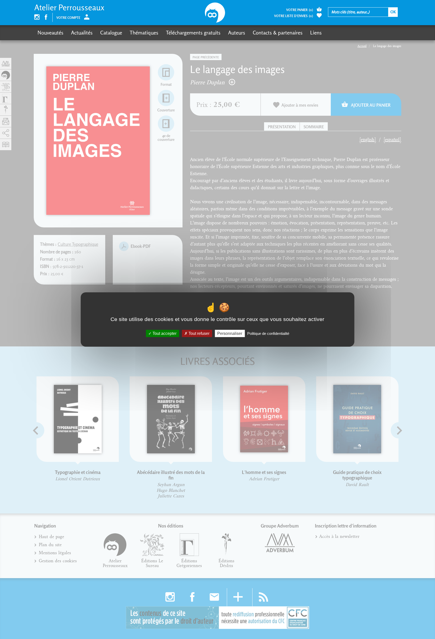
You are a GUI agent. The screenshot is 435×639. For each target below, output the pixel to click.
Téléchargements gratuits (193, 32)
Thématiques (144, 32)
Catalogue (111, 32)
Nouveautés (50, 32)
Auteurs (236, 32)
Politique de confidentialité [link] (268, 333)
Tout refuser (198, 333)
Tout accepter (164, 333)
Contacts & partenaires (278, 32)
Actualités (82, 32)
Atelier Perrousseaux (69, 7)
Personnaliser (229, 333)
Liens (316, 32)
